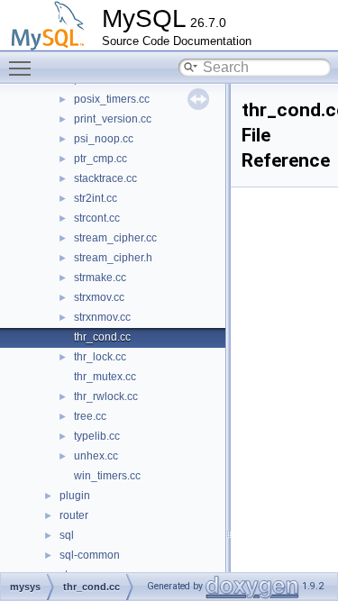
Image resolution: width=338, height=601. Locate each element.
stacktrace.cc (105, 178)
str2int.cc (95, 198)
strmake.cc (100, 277)
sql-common (89, 555)
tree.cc (90, 416)
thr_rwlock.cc (106, 396)
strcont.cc (97, 218)
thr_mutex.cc (105, 376)
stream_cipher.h (113, 257)
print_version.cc (112, 119)
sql (66, 535)
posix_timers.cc (112, 99)
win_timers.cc (107, 475)
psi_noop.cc (103, 138)
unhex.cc (96, 456)
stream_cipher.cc (115, 238)
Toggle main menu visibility (23, 67)
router (73, 515)
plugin (74, 495)
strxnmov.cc (102, 317)
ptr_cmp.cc (100, 158)
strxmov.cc (99, 297)
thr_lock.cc (100, 357)
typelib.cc (97, 436)
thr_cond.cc (102, 337)
